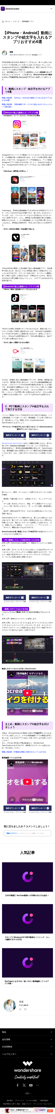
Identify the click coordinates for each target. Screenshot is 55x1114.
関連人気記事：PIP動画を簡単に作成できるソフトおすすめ (24, 752)
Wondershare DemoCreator (12, 443)
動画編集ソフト (28, 21)
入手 (49, 1111)
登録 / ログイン (12, 833)
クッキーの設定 (31, 1100)
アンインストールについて (42, 1104)
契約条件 (10, 1100)
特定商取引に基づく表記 (11, 1104)
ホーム (7, 21)
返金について (26, 1104)
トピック (16, 21)
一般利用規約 (43, 1100)
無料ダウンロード (13, 435)
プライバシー (19, 1100)
